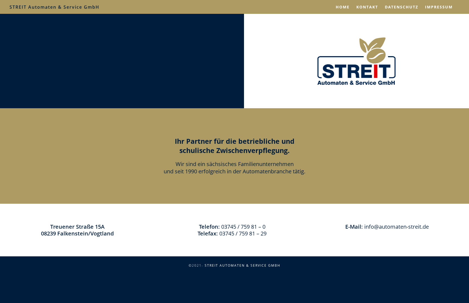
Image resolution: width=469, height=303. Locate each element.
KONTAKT (367, 6)
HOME (343, 6)
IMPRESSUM (439, 6)
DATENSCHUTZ (401, 6)
